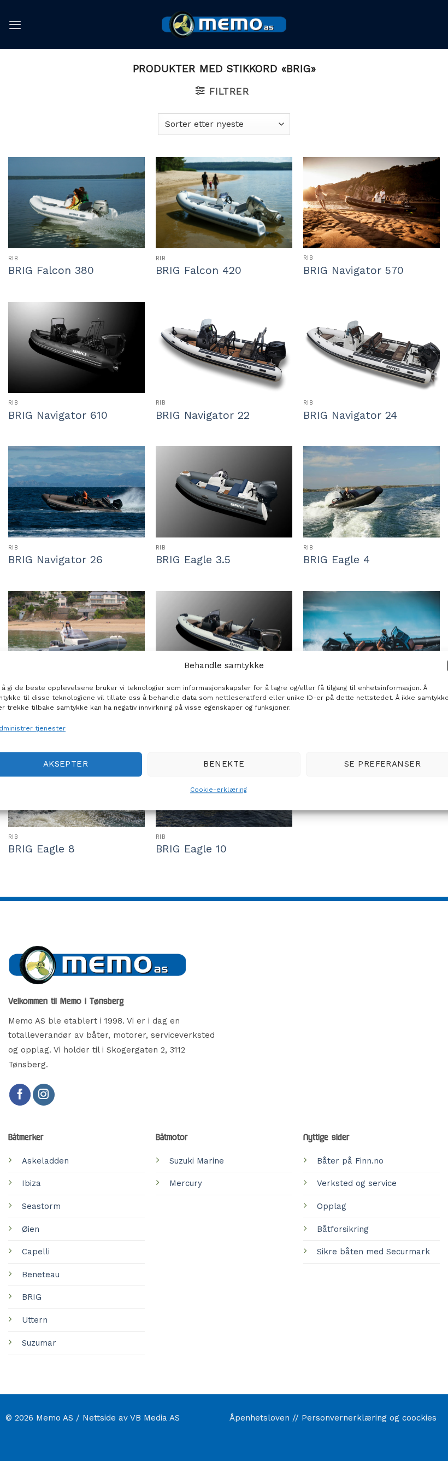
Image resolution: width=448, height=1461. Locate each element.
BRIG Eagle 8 (41, 849)
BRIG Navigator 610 (58, 415)
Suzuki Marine (196, 1161)
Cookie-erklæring (218, 789)
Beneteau (41, 1274)
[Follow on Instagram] (44, 1095)
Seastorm (41, 1206)
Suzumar (39, 1343)
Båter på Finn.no (350, 1161)
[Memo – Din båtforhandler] (224, 24)
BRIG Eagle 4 (336, 559)
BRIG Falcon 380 (51, 270)
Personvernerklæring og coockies (369, 1418)
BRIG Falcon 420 (198, 270)
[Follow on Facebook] (20, 1095)
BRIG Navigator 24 (350, 415)
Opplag (331, 1206)
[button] (15, 24)
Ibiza (31, 1183)
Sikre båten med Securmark (373, 1252)
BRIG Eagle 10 (191, 849)
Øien (30, 1229)
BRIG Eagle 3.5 (193, 559)
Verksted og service (357, 1183)
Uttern (35, 1320)
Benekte (223, 764)
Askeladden (45, 1161)
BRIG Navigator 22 (203, 415)
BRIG (32, 1297)
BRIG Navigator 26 (55, 559)
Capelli (36, 1252)
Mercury (185, 1183)
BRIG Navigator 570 (353, 270)
